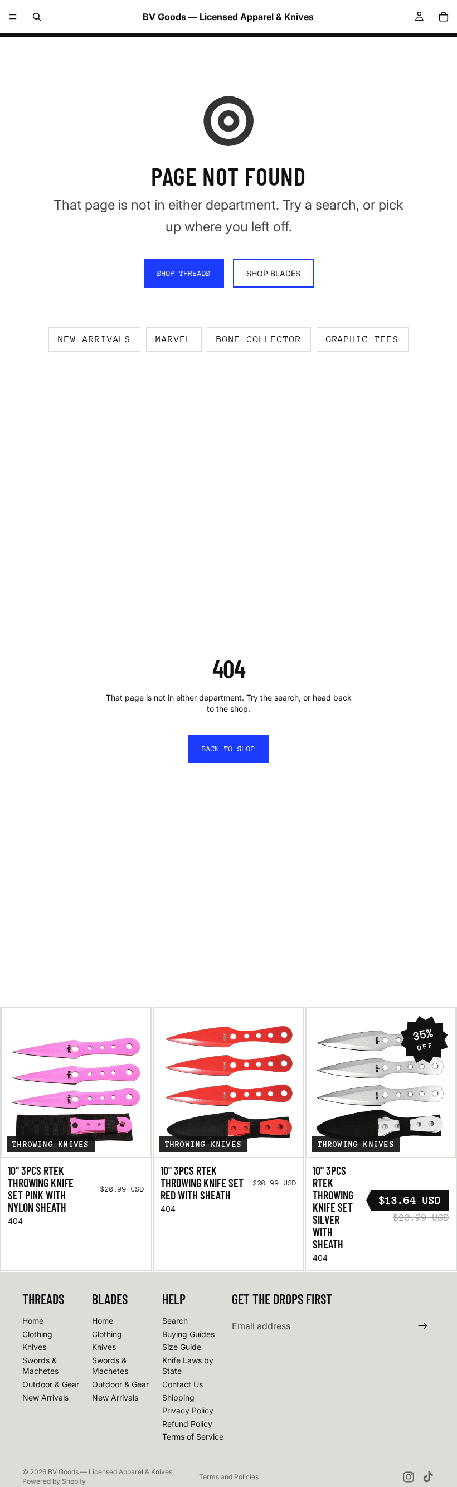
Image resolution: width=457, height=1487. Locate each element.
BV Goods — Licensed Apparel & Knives (110, 1471)
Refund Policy (187, 1423)
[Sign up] (423, 1326)
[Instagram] (408, 1477)
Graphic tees (362, 339)
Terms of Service (192, 1436)
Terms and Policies (229, 1477)
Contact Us (182, 1384)
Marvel (173, 339)
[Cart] (443, 16)
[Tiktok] (428, 1477)
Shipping (178, 1397)
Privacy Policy (187, 1410)
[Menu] (13, 17)
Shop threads (184, 273)
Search (175, 1320)
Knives (34, 1347)
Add (142, 1140)
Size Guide (181, 1347)
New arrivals (94, 339)
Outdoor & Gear (50, 1384)
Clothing (37, 1334)
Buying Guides (188, 1334)
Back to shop (228, 749)
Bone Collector (259, 339)
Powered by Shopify (54, 1481)
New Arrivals (45, 1397)
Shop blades (273, 273)
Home (32, 1320)
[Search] (37, 16)
